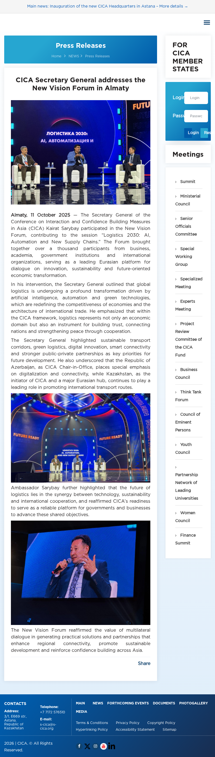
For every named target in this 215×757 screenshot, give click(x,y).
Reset (206, 133)
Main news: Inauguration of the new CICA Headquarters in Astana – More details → (107, 6)
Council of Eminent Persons (187, 422)
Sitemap (169, 729)
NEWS (74, 56)
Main (80, 703)
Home (56, 56)
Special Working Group (184, 256)
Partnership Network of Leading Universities (186, 486)
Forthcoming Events (128, 703)
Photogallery (193, 703)
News (98, 703)
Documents (164, 703)
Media (81, 711)
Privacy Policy (128, 723)
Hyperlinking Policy (92, 729)
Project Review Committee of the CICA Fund (188, 339)
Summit (187, 182)
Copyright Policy (161, 723)
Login (190, 133)
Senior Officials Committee (186, 226)
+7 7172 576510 (52, 712)
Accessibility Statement (136, 729)
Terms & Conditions (92, 723)
